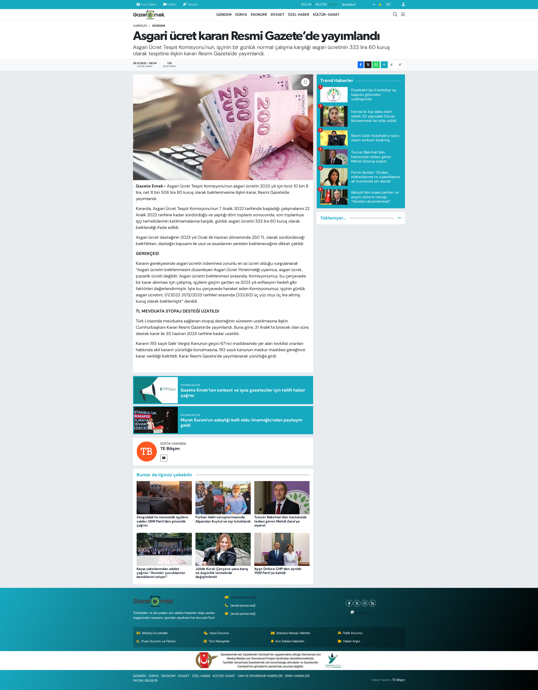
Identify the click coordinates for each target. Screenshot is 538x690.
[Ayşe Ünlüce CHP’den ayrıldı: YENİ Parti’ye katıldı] (282, 549)
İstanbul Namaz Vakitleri (293, 633)
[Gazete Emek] (149, 14)
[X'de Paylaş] (368, 64)
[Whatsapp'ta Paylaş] (376, 64)
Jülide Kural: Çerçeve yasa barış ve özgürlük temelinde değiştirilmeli (221, 573)
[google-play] (361, 612)
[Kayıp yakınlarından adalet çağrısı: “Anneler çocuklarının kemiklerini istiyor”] (164, 549)
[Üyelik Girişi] (401, 4)
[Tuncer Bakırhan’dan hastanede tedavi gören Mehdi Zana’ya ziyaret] (282, 497)
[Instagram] (364, 603)
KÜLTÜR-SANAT (326, 14)
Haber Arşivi (351, 641)
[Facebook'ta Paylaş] (361, 64)
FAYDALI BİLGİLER (145, 680)
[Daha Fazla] (384, 64)
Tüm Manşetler (219, 641)
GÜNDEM (224, 14)
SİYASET (277, 14)
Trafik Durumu (353, 633)
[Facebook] (349, 603)
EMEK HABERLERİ (297, 676)
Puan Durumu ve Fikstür (158, 641)
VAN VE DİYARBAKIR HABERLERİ (260, 676)
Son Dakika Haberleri (289, 641)
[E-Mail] (163, 458)
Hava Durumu (219, 633)
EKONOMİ (259, 14)
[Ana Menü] (403, 14)
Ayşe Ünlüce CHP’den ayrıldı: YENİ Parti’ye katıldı (278, 571)
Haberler (140, 26)
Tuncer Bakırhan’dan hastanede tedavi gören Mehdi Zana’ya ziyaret (280, 521)
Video (172, 4)
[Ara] (395, 14)
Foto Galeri (148, 4)
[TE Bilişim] (147, 451)
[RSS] (372, 603)
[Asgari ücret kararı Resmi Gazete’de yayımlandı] (223, 127)
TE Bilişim (170, 448)
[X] (356, 603)
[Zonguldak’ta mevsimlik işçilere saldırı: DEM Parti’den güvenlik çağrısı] (164, 497)
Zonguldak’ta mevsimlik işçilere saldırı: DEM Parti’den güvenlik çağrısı (162, 521)
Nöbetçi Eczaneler (155, 633)
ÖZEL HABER (298, 14)
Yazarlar (192, 4)
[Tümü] (399, 218)
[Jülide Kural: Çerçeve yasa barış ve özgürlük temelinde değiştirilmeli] (223, 549)
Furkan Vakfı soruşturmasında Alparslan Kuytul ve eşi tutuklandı (223, 519)
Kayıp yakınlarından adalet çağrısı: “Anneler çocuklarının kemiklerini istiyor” (161, 573)
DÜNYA (241, 14)
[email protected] (243, 597)
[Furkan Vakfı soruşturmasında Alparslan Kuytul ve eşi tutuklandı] (223, 497)
